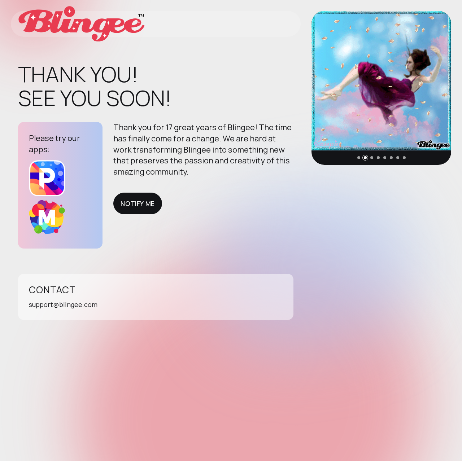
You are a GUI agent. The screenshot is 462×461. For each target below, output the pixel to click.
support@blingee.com (63, 304)
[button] (358, 157)
